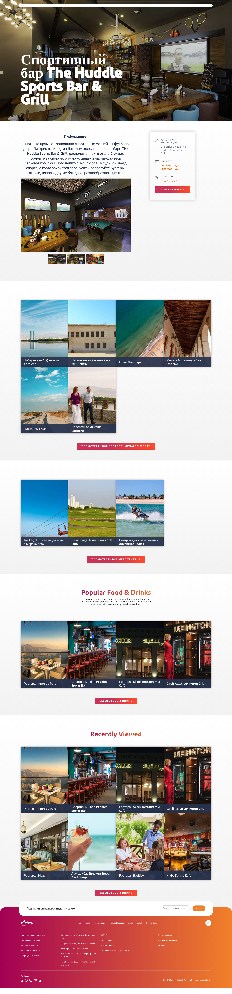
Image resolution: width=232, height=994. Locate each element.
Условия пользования (167, 940)
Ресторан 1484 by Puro (40, 684)
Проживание (101, 923)
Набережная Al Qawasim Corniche (41, 362)
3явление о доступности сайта (115, 950)
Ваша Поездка (117, 923)
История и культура (29, 945)
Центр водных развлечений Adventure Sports (138, 542)
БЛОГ (139, 923)
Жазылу (199, 908)
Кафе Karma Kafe (179, 876)
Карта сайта (163, 945)
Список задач (85, 923)
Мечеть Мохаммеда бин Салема (184, 362)
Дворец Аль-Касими (30, 956)
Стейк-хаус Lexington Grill (185, 684)
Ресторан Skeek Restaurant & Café (140, 684)
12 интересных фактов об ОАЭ (74, 949)
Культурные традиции (30, 950)
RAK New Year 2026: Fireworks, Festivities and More (79, 963)
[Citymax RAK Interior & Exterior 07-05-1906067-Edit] (95, 259)
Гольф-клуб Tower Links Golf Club (91, 542)
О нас (130, 923)
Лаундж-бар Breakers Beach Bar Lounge (91, 875)
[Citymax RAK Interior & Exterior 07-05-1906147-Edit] (76, 259)
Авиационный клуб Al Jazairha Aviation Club (78, 937)
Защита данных (165, 935)
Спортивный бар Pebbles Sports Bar (89, 684)
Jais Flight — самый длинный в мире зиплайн (44, 542)
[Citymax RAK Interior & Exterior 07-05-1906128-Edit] (57, 259)
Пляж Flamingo (130, 362)
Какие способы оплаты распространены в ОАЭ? (79, 955)
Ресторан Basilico (131, 876)
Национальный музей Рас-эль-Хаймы (90, 362)
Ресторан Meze (35, 876)
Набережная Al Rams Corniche (86, 429)
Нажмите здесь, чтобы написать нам (175, 167)
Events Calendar (153, 923)
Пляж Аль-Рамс (35, 429)
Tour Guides (106, 940)
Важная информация (30, 940)
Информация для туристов (33, 935)
